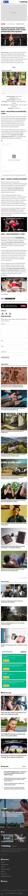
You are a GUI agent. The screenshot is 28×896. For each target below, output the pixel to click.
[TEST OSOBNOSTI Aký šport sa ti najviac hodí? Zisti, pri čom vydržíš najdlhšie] (14, 724)
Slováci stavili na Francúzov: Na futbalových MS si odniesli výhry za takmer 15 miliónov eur (13, 756)
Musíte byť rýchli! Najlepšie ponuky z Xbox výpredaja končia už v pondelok (12, 623)
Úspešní (5, 808)
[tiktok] (9, 855)
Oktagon (12, 298)
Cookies (3, 866)
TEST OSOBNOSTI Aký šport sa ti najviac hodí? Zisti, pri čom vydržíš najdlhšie (13, 734)
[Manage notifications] (2, 894)
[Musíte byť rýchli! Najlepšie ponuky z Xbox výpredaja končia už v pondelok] (14, 613)
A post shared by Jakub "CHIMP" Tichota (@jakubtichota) (14, 174)
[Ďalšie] (26, 838)
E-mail (2, 346)
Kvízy (4, 730)
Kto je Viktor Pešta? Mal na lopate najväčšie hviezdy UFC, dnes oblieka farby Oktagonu (14, 814)
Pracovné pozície (7, 651)
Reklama (3, 871)
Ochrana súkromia (5, 869)
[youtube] (4, 855)
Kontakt (3, 862)
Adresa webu (3, 351)
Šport (3, 298)
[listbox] (22, 766)
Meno (2, 340)
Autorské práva (4, 864)
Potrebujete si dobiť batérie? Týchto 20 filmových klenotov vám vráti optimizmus (12, 601)
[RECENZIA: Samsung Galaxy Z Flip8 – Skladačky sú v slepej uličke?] (14, 635)
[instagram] (6, 855)
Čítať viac (7, 820)
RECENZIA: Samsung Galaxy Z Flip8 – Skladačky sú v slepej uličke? (14, 645)
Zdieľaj (6, 1)
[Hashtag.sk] (23, 2)
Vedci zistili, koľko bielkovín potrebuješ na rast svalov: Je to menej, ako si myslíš (13, 713)
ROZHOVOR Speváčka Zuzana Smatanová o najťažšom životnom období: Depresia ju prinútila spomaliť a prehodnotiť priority (15, 779)
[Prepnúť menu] (1, 2)
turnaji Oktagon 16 (19, 237)
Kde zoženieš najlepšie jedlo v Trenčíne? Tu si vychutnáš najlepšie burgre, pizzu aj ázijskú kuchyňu (15, 773)
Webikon (21, 893)
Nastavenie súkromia (6, 876)
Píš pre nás (3, 873)
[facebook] (1, 855)
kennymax (12, 893)
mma (8, 298)
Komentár (3, 323)
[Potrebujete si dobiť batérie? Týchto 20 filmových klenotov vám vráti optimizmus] (14, 591)
